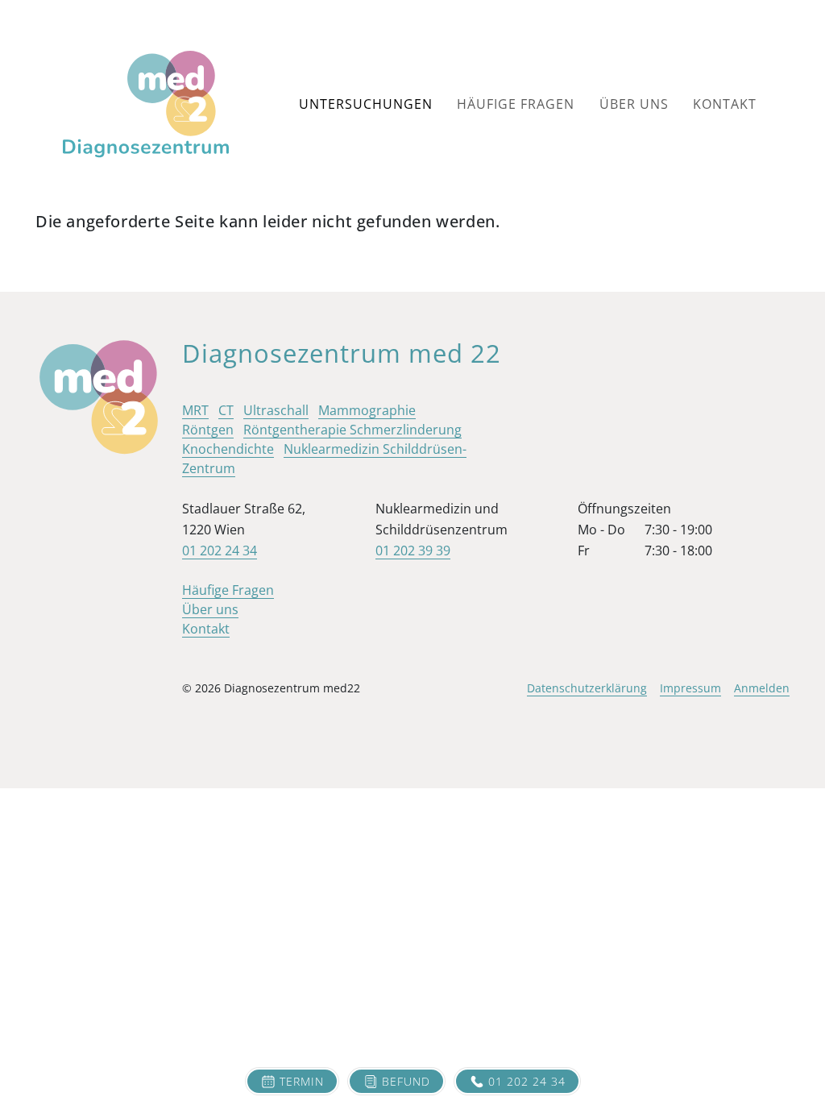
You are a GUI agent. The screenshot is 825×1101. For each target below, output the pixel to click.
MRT (195, 410)
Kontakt (725, 104)
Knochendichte (228, 449)
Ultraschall (276, 410)
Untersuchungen (366, 104)
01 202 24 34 (527, 1081)
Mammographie (367, 410)
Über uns (634, 104)
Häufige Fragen (515, 104)
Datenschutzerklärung (587, 688)
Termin (302, 1081)
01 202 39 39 (412, 550)
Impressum (690, 688)
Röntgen (208, 429)
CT (226, 410)
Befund (406, 1081)
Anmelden (762, 688)
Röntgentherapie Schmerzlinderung (352, 429)
